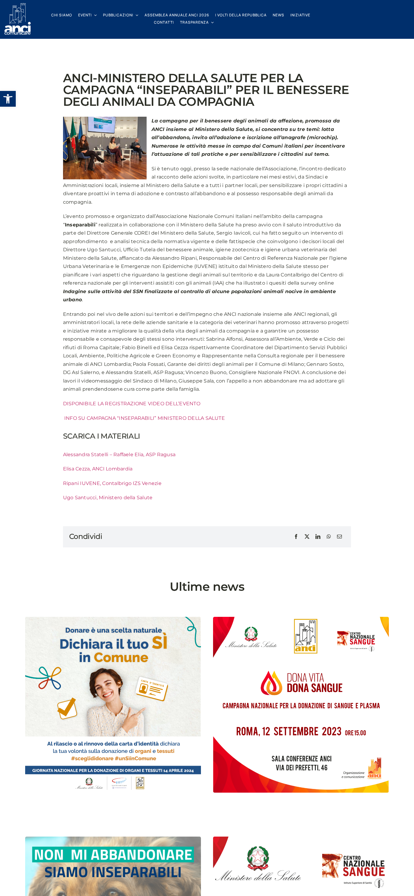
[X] (307, 537)
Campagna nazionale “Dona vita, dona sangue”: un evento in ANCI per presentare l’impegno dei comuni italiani (301, 813)
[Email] (339, 537)
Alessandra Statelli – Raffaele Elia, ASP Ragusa (119, 454)
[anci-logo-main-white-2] (17, 5)
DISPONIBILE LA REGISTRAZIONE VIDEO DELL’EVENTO (131, 403)
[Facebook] (296, 537)
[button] (8, 99)
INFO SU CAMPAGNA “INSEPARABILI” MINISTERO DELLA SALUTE (144, 418)
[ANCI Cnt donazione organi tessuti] (113, 619)
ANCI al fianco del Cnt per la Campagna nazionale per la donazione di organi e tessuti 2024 (110, 813)
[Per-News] (301, 619)
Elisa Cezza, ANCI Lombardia (97, 469)
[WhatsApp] (329, 537)
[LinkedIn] (317, 537)
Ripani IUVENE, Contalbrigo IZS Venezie (112, 483)
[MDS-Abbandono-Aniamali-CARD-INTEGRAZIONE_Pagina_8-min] (113, 839)
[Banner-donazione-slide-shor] (301, 839)
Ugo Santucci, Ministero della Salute (108, 497)
